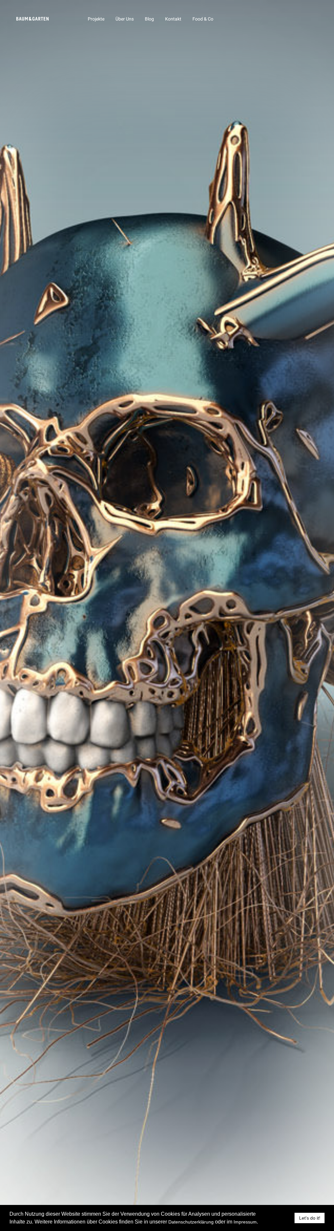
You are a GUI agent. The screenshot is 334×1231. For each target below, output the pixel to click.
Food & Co (202, 19)
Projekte (96, 19)
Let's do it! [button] (309, 1218)
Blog (149, 19)
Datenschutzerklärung (191, 1221)
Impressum (245, 1221)
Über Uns (124, 19)
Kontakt (173, 19)
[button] (260, 1223)
